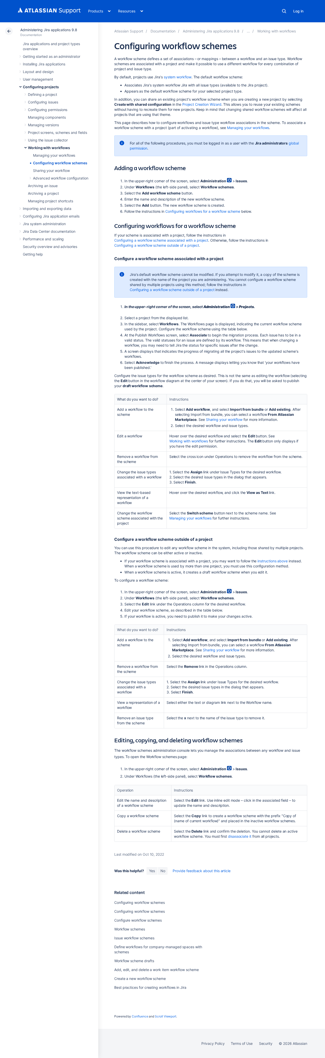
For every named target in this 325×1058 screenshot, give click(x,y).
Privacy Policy (212, 1043)
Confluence (140, 1016)
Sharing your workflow (51, 170)
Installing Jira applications (44, 64)
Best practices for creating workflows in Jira (150, 987)
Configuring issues (43, 102)
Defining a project (42, 94)
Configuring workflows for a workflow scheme (202, 211)
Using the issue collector (48, 140)
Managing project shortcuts (50, 201)
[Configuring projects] (248, 31)
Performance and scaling (43, 239)
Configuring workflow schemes (60, 163)
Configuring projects (41, 87)
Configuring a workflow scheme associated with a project (161, 240)
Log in (298, 11)
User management (38, 79)
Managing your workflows (54, 155)
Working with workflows (49, 148)
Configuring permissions (47, 109)
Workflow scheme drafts (134, 961)
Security (265, 1043)
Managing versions (43, 125)
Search (284, 11)
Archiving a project (43, 193)
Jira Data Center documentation (49, 231)
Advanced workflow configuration (60, 178)
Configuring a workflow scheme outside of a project (156, 245)
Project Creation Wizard (201, 104)
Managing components (47, 117)
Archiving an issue (43, 186)
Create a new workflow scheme (140, 978)
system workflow (177, 77)
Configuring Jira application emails (51, 216)
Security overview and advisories (50, 246)
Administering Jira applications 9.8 (48, 30)
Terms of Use (241, 1043)
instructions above (272, 561)
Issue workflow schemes (134, 938)
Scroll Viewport (165, 1016)
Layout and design (38, 71)
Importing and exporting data (47, 208)
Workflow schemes (129, 929)
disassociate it (239, 836)
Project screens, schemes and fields (57, 132)
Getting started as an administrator (51, 56)
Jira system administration (44, 224)
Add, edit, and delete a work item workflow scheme (156, 969)
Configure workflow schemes (138, 920)
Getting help (33, 254)
